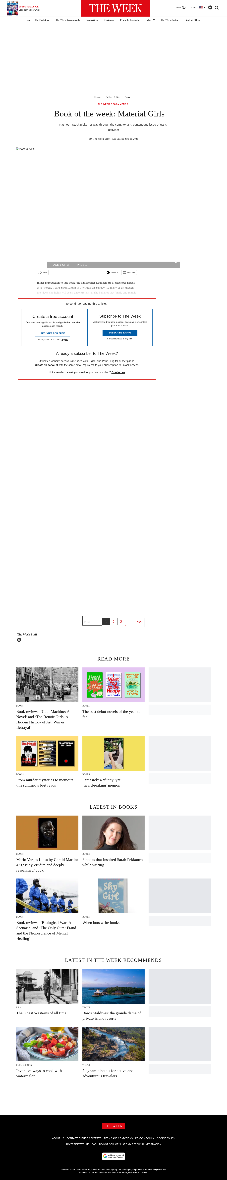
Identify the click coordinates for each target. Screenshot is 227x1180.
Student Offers (192, 20)
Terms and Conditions (118, 1138)
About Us (58, 1138)
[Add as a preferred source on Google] (113, 1156)
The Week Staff (101, 138)
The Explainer (42, 20)
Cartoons (109, 20)
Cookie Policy (166, 1138)
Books (128, 97)
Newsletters (92, 20)
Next (140, 621)
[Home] (28, 20)
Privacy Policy (144, 1138)
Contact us (118, 372)
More (150, 20)
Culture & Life (113, 97)
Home (97, 97)
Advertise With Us (77, 1144)
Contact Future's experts (84, 1138)
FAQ (94, 1144)
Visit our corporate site (155, 1170)
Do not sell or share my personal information (130, 1144)
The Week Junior (169, 20)
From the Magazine (130, 20)
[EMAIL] (20, 640)
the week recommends (113, 104)
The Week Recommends (68, 20)
